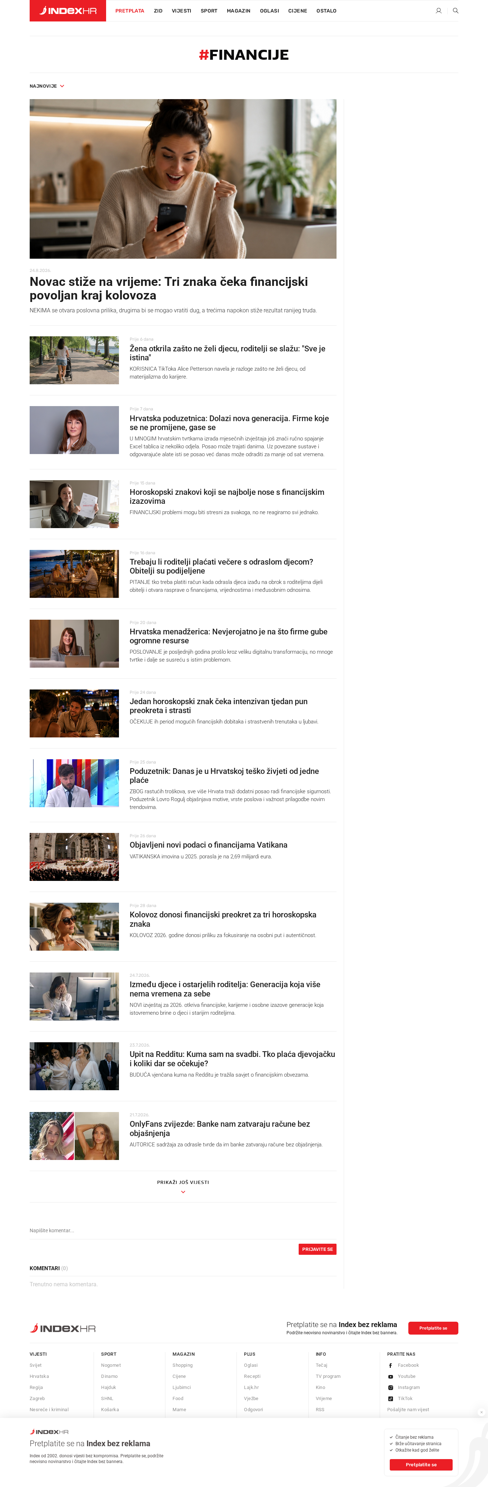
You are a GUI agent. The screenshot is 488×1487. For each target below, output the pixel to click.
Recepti (252, 1376)
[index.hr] (68, 10)
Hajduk (108, 1387)
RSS (320, 1409)
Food (178, 1398)
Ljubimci (182, 1387)
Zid (158, 11)
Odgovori (253, 1409)
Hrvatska (39, 1376)
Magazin (184, 1354)
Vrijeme (324, 1398)
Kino (320, 1387)
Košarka (110, 1409)
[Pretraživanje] (453, 11)
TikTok (405, 1398)
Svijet (35, 1365)
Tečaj (322, 1365)
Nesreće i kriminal (49, 1409)
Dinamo (109, 1376)
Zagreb (37, 1398)
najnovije (43, 86)
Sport (209, 11)
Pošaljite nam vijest (408, 1409)
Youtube (407, 1376)
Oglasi (269, 11)
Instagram (409, 1387)
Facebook (408, 1365)
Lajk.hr (251, 1387)
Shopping (183, 1365)
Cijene (297, 11)
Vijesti (181, 11)
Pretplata (130, 11)
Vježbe (251, 1398)
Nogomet (111, 1365)
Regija (36, 1387)
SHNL (107, 1398)
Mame (179, 1409)
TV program (328, 1376)
